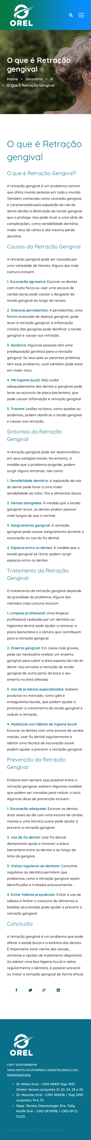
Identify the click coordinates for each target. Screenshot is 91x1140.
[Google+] (44, 990)
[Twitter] (30, 990)
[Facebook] (16, 990)
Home (12, 79)
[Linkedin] (58, 990)
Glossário (34, 79)
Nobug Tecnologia (50, 1130)
